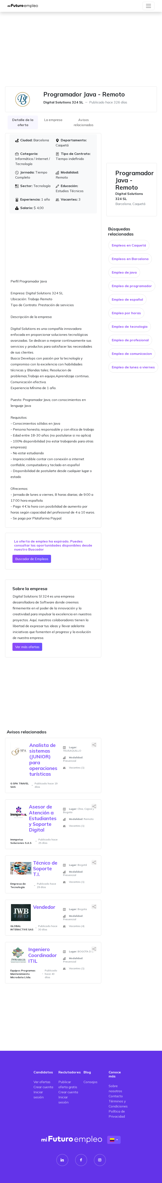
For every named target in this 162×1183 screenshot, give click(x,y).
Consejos (90, 1082)
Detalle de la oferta (22, 122)
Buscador (36, 549)
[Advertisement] (81, 51)
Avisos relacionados (83, 122)
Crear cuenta (43, 1087)
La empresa (53, 120)
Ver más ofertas (27, 647)
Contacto (116, 1096)
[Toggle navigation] (148, 6)
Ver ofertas (42, 1082)
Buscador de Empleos (31, 559)
